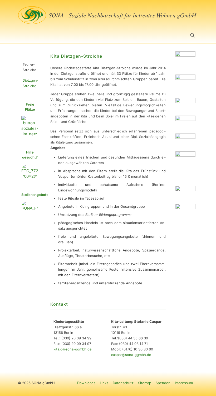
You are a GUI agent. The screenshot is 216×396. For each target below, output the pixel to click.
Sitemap (144, 383)
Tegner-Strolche (29, 67)
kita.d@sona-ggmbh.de (72, 349)
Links (104, 383)
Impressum (184, 383)
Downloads (86, 383)
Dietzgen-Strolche (30, 83)
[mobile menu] (22, 35)
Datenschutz (123, 383)
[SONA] (108, 14)
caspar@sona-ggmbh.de (131, 355)
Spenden (163, 383)
